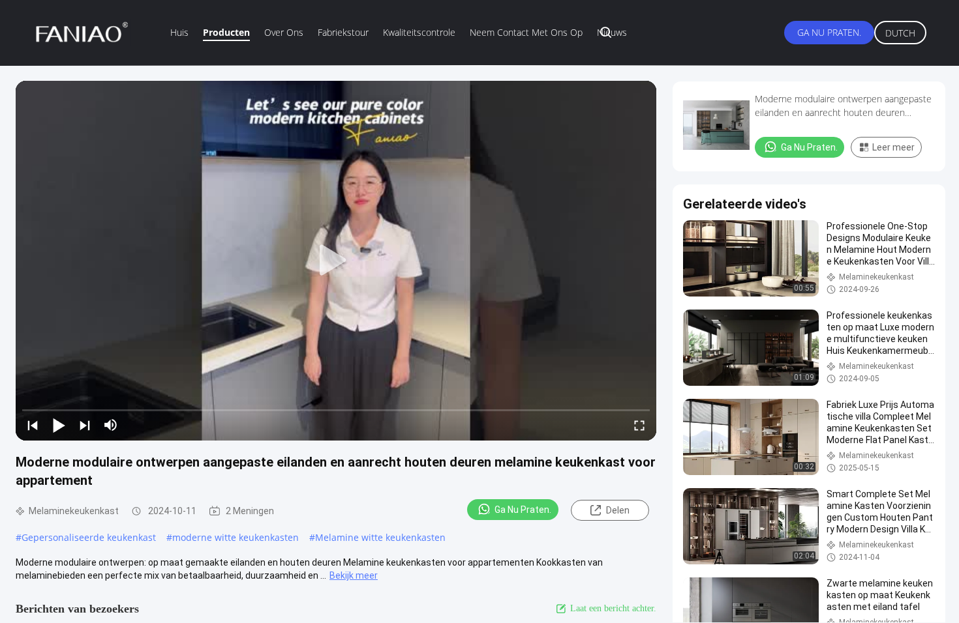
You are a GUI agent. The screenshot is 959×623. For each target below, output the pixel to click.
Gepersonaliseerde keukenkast (89, 537)
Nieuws (612, 32)
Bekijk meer (353, 575)
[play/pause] (59, 425)
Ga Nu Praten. (829, 32)
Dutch (900, 33)
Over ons (283, 32)
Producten (226, 32)
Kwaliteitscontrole (419, 32)
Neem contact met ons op (526, 32)
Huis (179, 32)
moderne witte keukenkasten (235, 537)
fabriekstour (343, 32)
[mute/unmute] (111, 425)
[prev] (33, 425)
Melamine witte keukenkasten (380, 537)
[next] (85, 425)
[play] (336, 260)
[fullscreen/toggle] (639, 425)
